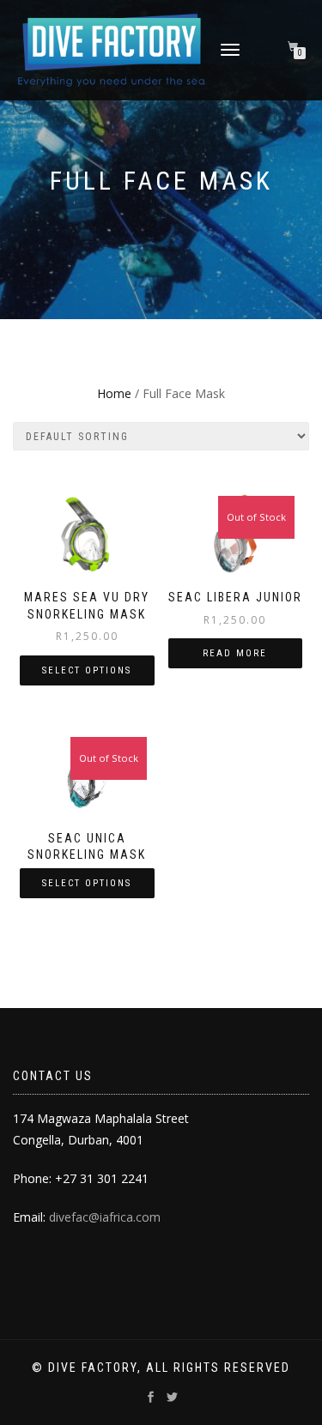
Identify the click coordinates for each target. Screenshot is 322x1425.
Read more (235, 653)
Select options (86, 670)
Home (114, 393)
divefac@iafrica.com (105, 1217)
